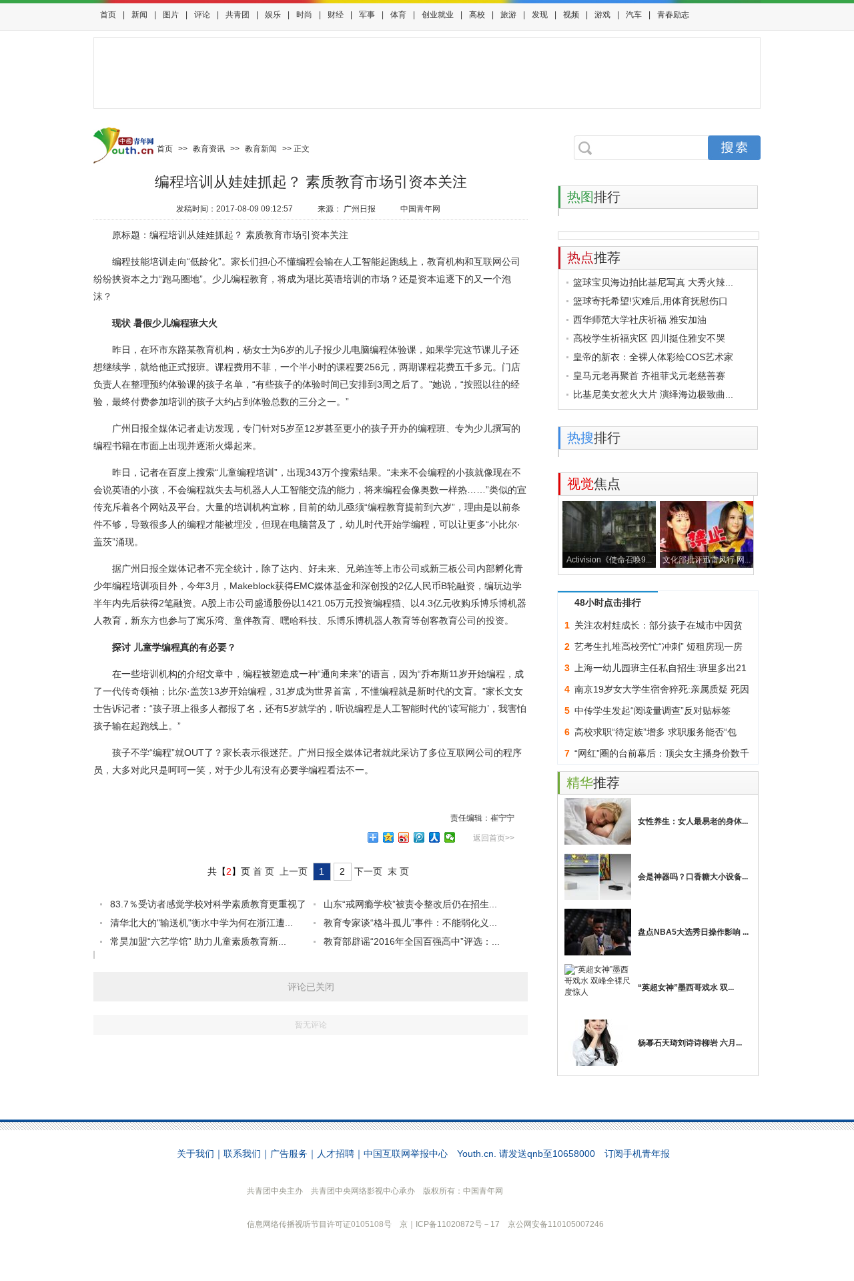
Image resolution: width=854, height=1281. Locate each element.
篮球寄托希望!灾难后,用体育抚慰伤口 (650, 301)
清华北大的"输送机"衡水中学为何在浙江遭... (201, 922)
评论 (202, 14)
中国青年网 (420, 209)
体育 (398, 14)
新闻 (139, 14)
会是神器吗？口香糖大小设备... (693, 876)
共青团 (238, 14)
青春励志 (673, 14)
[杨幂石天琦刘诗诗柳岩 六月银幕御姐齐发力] (597, 1042)
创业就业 (438, 14)
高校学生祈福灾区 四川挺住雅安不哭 (649, 338)
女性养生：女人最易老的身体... (693, 821)
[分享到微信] (450, 837)
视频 (571, 14)
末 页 (398, 871)
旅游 (508, 14)
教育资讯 (209, 148)
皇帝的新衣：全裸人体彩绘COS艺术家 (653, 357)
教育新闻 (261, 148)
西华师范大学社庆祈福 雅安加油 (640, 319)
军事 (367, 14)
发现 (540, 14)
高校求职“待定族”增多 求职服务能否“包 (655, 732)
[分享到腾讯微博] (419, 837)
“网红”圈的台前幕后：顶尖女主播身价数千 (661, 753)
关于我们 (195, 1153)
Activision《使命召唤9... (609, 559)
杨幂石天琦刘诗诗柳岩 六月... (690, 1042)
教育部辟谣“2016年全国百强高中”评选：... (412, 941)
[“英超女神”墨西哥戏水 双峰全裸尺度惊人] (597, 987)
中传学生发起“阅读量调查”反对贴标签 (652, 710)
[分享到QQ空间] (388, 837)
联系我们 (242, 1153)
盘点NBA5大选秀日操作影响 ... (693, 932)
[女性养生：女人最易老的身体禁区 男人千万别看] (597, 821)
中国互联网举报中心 (406, 1153)
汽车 (634, 14)
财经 (336, 14)
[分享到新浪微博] (404, 837)
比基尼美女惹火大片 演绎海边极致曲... (653, 394)
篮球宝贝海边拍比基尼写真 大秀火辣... (653, 282)
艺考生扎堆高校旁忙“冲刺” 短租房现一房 (658, 646)
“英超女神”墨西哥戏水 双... (686, 987)
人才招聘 (335, 1153)
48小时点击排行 (607, 602)
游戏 (602, 14)
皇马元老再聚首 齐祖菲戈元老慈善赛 (649, 375)
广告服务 (289, 1153)
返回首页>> (493, 838)
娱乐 (273, 14)
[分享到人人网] (434, 837)
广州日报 (360, 209)
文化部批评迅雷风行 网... (707, 559)
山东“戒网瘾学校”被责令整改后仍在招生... (410, 904)
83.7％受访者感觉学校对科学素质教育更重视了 (208, 904)
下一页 (368, 871)
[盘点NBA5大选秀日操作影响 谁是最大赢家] (597, 932)
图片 (171, 14)
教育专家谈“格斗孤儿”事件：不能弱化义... (410, 922)
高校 (477, 14)
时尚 (304, 14)
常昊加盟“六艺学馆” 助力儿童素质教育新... (198, 941)
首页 (108, 14)
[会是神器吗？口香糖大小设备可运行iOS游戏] (597, 876)
